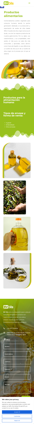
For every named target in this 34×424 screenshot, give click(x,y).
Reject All (17, 420)
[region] (17, 410)
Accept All (17, 412)
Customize (17, 416)
